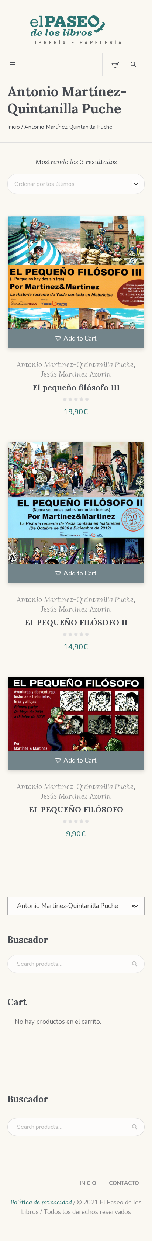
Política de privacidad (41, 1202)
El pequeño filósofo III (76, 388)
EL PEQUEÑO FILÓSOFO (76, 810)
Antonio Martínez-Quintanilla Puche (75, 364)
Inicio (13, 127)
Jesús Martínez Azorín (76, 374)
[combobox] (76, 906)
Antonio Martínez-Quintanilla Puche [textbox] (76, 906)
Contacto (124, 1183)
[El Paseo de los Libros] (76, 30)
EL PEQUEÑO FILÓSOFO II (76, 623)
